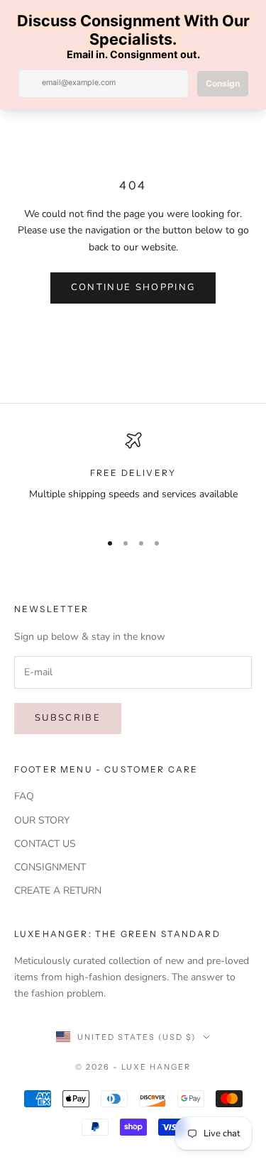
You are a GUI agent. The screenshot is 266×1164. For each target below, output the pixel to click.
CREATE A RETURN (57, 890)
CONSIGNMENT (50, 867)
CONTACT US (45, 843)
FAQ (24, 796)
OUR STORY (42, 820)
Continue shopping (133, 287)
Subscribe (68, 717)
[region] (133, 475)
